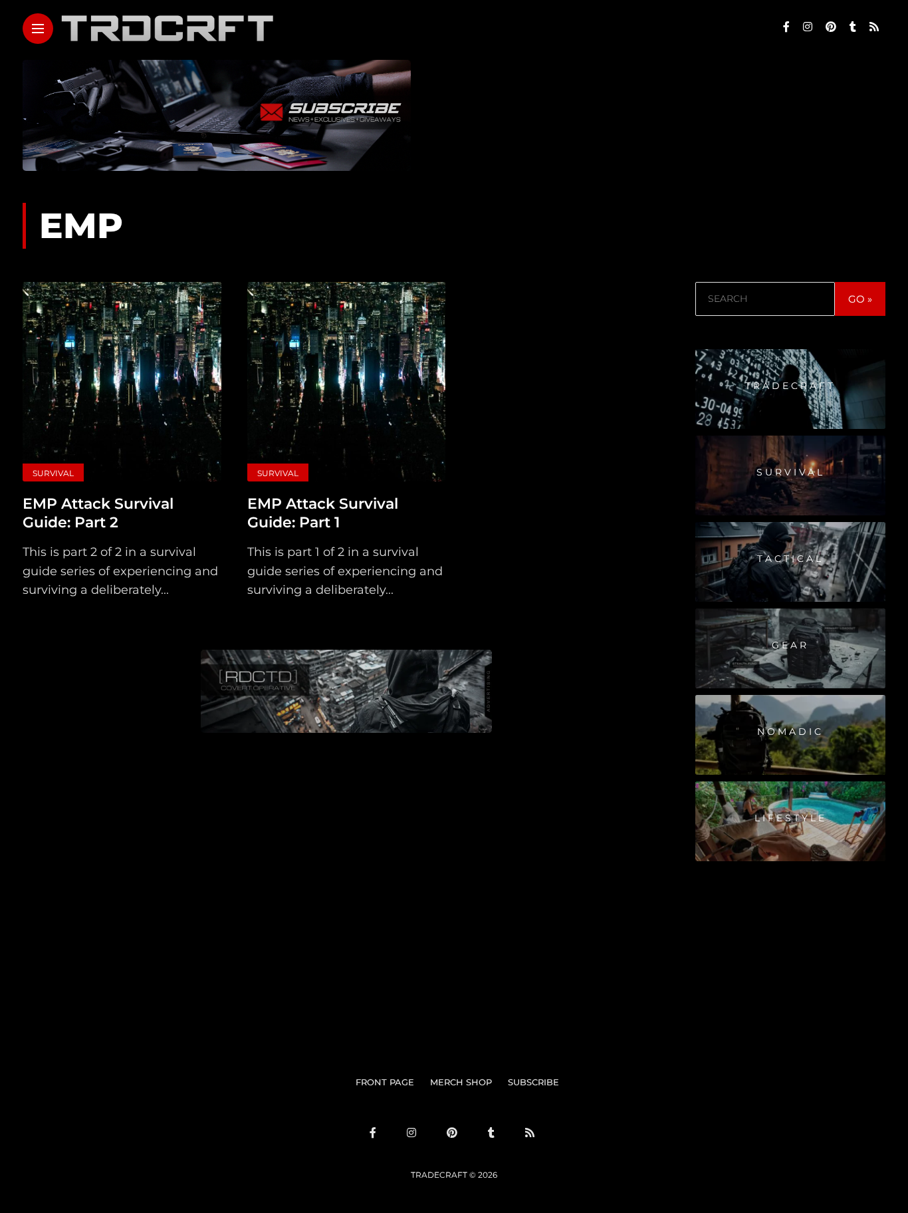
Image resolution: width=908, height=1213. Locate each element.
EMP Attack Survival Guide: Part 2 (98, 513)
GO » (860, 299)
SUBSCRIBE (533, 1082)
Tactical (790, 559)
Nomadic (790, 732)
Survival (53, 473)
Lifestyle (790, 818)
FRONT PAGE (385, 1082)
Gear (790, 645)
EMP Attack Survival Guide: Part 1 (322, 513)
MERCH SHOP (461, 1082)
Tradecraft (790, 386)
